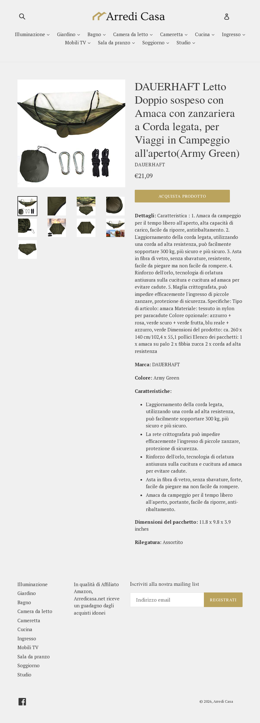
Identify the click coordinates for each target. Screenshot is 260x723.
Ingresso (232, 34)
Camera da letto (131, 34)
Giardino (67, 34)
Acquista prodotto (182, 196)
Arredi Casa (223, 701)
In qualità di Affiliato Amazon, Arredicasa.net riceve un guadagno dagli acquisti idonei (97, 598)
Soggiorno (154, 42)
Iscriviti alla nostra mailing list (164, 584)
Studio (184, 42)
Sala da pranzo (115, 42)
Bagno (95, 34)
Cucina (203, 34)
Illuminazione (30, 34)
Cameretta (172, 34)
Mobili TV (76, 42)
